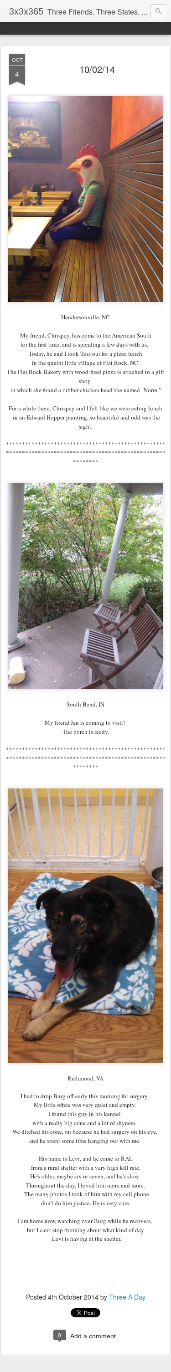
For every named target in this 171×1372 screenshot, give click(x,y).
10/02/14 (97, 69)
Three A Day (127, 1296)
